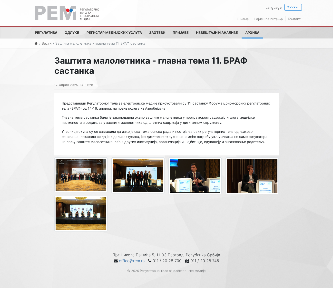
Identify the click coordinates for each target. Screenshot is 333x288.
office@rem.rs (132, 260)
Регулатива (46, 32)
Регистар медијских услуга (114, 32)
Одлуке (72, 32)
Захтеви (157, 32)
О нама (243, 19)
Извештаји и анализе (217, 32)
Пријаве (181, 32)
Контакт (294, 19)
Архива (252, 32)
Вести (46, 43)
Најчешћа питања (268, 19)
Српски (292, 7)
